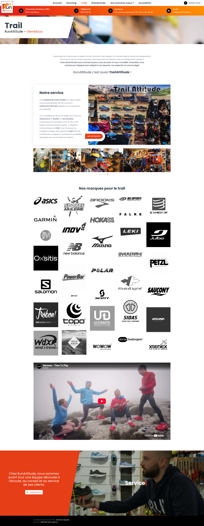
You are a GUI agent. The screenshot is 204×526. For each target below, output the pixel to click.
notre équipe (93, 136)
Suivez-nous (194, 3)
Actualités (145, 2)
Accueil (57, 2)
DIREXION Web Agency (49, 522)
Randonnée (99, 2)
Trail (84, 2)
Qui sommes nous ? (122, 2)
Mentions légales (62, 520)
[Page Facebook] (185, 3)
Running (71, 2)
